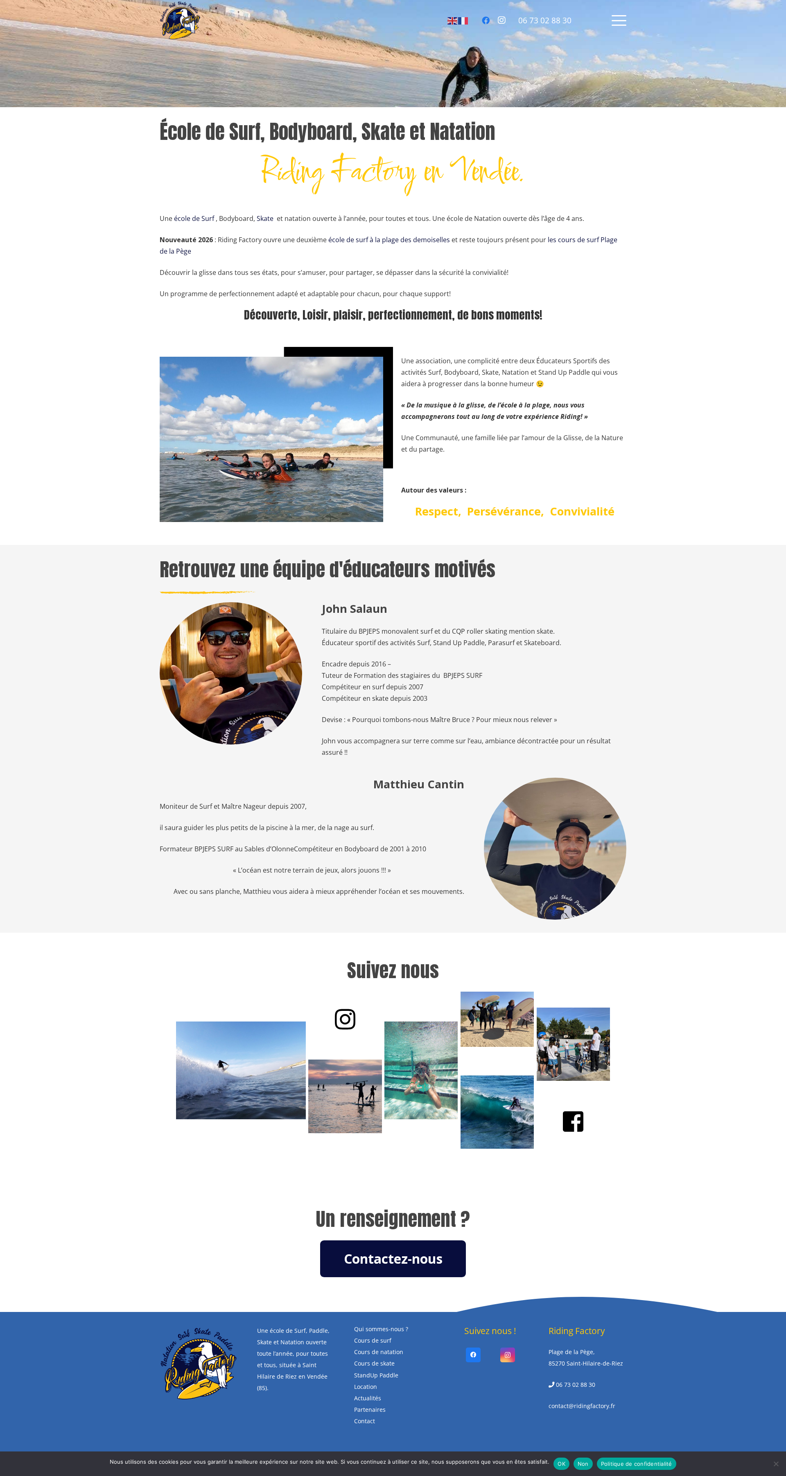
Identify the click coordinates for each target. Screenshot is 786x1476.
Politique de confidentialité (636, 1463)
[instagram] (345, 1019)
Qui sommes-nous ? (381, 1329)
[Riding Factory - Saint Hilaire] (180, 20)
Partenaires (370, 1409)
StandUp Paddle (376, 1375)
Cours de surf (372, 1340)
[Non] (776, 1464)
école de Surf (194, 218)
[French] (463, 20)
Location (365, 1386)
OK (561, 1463)
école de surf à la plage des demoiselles (389, 239)
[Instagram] (501, 20)
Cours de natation (378, 1352)
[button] (619, 20)
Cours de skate (374, 1363)
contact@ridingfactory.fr (582, 1406)
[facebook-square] (573, 1121)
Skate (265, 218)
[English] (452, 20)
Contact (364, 1421)
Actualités (367, 1398)
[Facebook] (485, 20)
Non (583, 1463)
